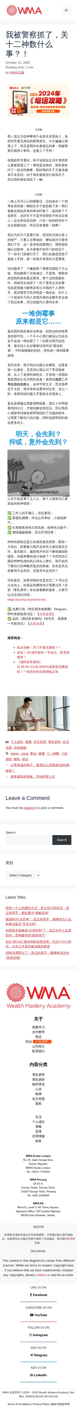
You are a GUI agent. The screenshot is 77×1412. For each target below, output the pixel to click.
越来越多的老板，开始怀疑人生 (33, 776)
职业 (38, 1041)
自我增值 (20, 748)
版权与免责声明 (60, 1404)
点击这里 (45, 614)
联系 (70, 1238)
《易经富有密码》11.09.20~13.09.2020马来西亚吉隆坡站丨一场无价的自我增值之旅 (42, 667)
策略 (38, 1126)
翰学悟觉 (38, 1084)
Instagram (40, 1335)
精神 (38, 1094)
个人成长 (17, 742)
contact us (43, 1275)
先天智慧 (39, 742)
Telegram (40, 1355)
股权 (38, 1103)
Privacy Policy (41, 1404)
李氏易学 (54, 742)
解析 (17, 759)
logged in (30, 808)
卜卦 (64, 753)
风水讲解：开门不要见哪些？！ (39, 647)
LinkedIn (40, 1375)
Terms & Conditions (18, 1404)
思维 (38, 1131)
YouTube (40, 1315)
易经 (9, 759)
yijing (24, 753)
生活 (38, 1117)
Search (11, 832)
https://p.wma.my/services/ (26, 599)
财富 (38, 1141)
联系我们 (38, 1051)
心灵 (38, 1089)
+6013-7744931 (40, 1171)
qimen (15, 753)
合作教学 (38, 1032)
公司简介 (38, 1046)
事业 (33, 753)
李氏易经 (38, 1079)
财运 (25, 759)
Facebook (40, 1295)
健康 (28, 742)
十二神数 (53, 753)
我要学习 (38, 1027)
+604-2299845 (40, 1195)
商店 (38, 1037)
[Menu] (66, 10)
